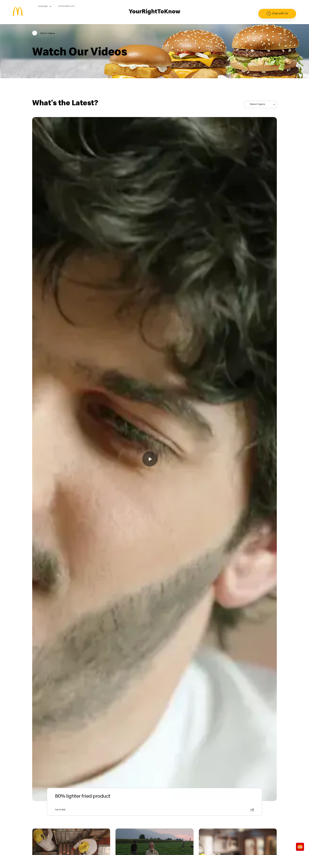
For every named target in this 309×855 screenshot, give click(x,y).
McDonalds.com (66, 6)
